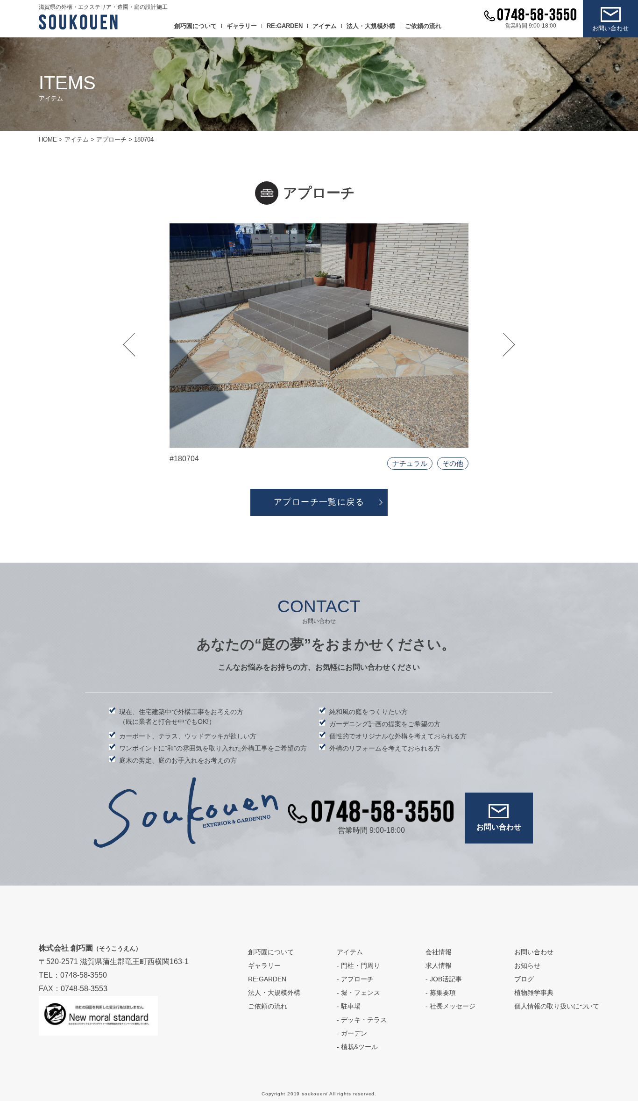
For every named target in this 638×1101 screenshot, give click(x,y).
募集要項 (443, 992)
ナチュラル (409, 463)
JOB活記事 (446, 979)
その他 (452, 463)
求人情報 (438, 965)
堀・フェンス (360, 992)
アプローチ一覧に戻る (319, 502)
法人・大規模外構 (371, 25)
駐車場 (351, 1006)
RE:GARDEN (285, 25)
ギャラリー (242, 25)
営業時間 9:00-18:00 (530, 25)
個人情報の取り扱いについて (556, 1006)
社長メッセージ (452, 1006)
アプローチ (357, 979)
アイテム (324, 25)
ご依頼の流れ (423, 25)
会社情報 (438, 952)
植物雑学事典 (533, 992)
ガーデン (354, 1033)
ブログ (524, 979)
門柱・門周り (360, 965)
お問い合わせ (610, 28)
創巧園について (195, 25)
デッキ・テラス (364, 1019)
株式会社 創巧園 (90, 948)
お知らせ (527, 965)
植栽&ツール (359, 1047)
